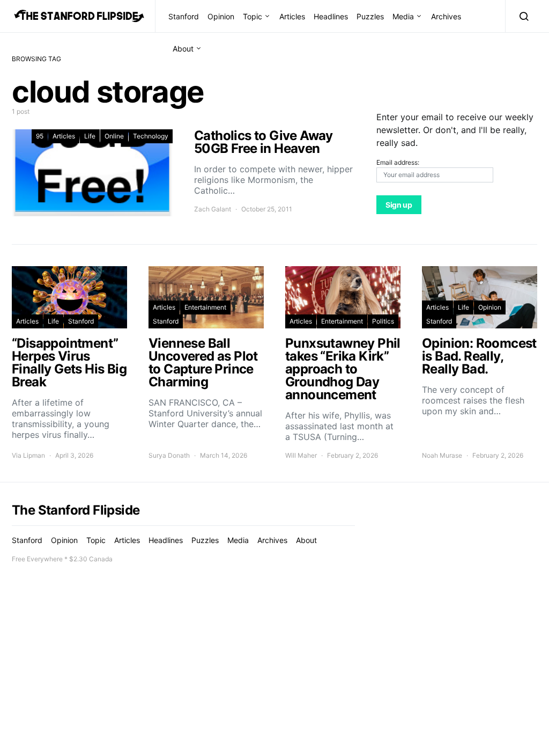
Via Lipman (28, 455)
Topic (252, 16)
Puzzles (370, 16)
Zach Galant (212, 209)
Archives (446, 16)
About (183, 48)
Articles (292, 16)
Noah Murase (442, 455)
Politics (383, 321)
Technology (150, 136)
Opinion (220, 16)
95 (39, 136)
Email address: (397, 162)
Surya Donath (169, 455)
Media (403, 16)
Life (89, 136)
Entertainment (205, 307)
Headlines (331, 16)
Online (114, 136)
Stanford (183, 16)
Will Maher (301, 455)
